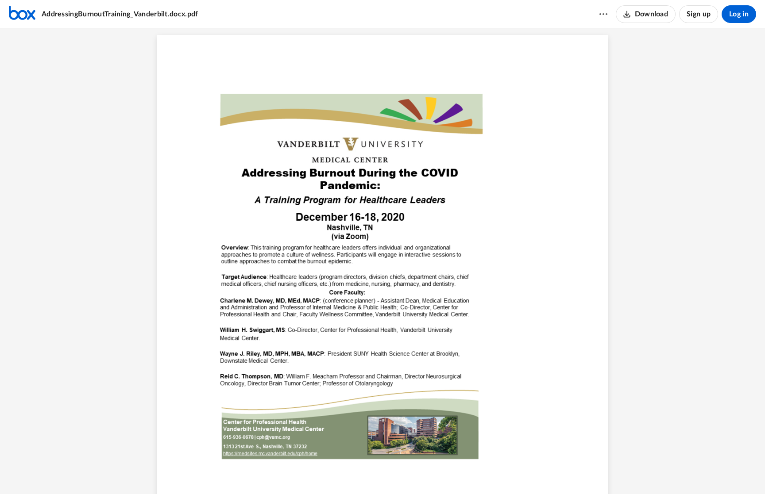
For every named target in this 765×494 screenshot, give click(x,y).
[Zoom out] (367, 472)
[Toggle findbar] (349, 472)
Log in (739, 14)
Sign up (699, 14)
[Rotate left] (415, 472)
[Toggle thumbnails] (333, 472)
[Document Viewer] (382, 261)
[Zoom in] (397, 472)
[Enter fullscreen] (432, 472)
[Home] (22, 14)
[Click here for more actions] (603, 14)
